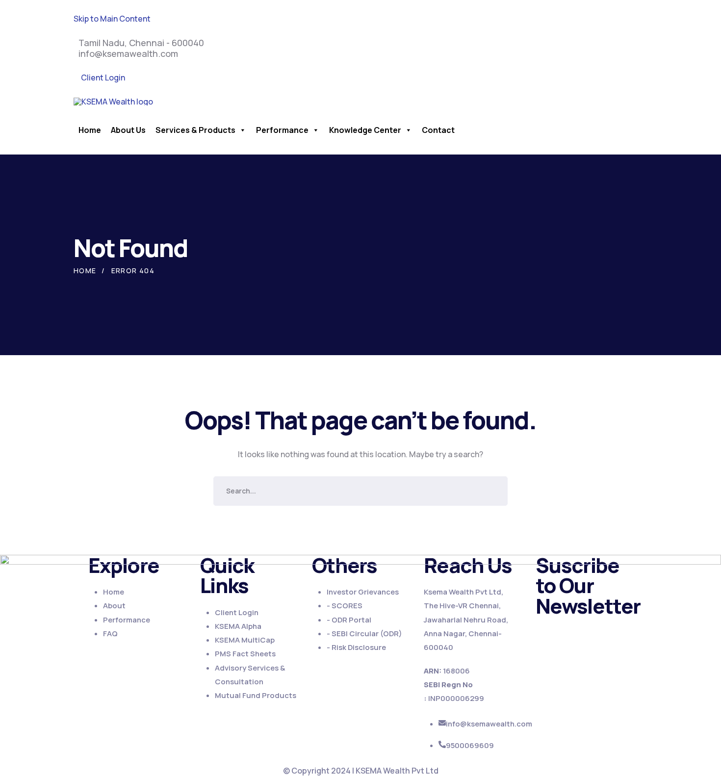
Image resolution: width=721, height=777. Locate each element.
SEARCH (493, 491)
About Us (128, 130)
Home (89, 130)
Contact (438, 130)
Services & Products (195, 130)
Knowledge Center (365, 130)
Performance (282, 130)
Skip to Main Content (112, 18)
